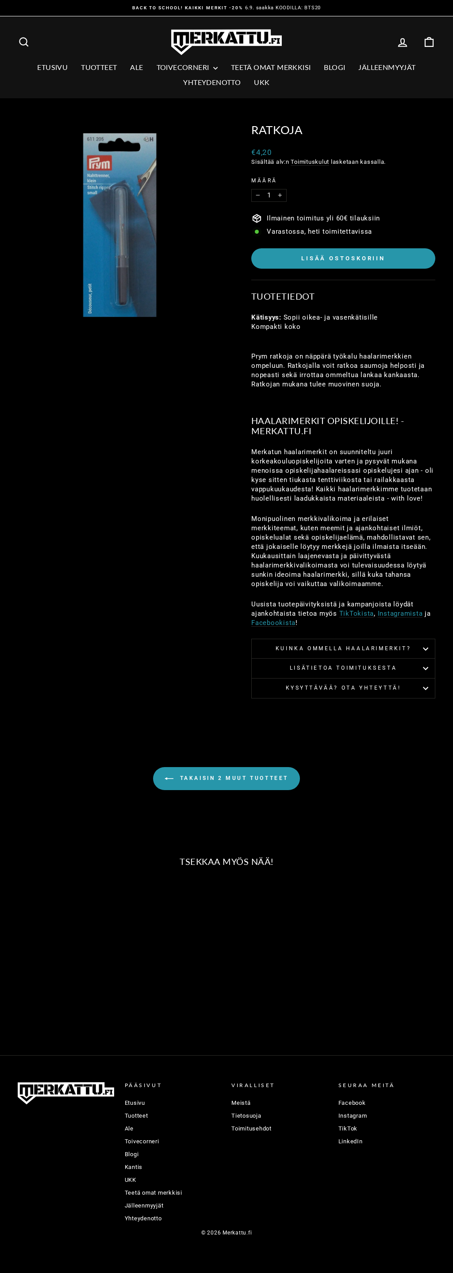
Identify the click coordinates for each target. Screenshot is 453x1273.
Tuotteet (99, 67)
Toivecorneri (184, 67)
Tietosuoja (246, 1115)
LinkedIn (350, 1141)
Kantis (134, 1167)
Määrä (264, 180)
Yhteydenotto (212, 82)
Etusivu (52, 67)
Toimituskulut (310, 161)
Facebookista (273, 623)
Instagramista (400, 613)
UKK (261, 82)
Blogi (334, 67)
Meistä (241, 1102)
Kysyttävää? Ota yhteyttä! (343, 688)
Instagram (352, 1115)
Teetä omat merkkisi (271, 67)
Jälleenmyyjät (386, 67)
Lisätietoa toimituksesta (343, 668)
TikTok (348, 1128)
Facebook (352, 1102)
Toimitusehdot (251, 1128)
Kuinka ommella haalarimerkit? (343, 648)
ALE (136, 67)
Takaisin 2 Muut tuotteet (232, 778)
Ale (129, 1128)
